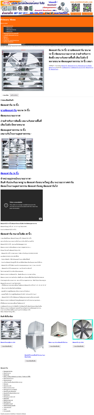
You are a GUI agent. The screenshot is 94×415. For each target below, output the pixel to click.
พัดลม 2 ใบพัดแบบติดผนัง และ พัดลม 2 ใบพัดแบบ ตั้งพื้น (17, 376)
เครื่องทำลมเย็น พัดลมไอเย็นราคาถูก (13, 382)
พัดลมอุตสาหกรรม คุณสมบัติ (11, 33)
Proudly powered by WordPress (8, 413)
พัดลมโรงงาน (52, 67)
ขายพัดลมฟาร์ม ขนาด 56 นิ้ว (77, 67)
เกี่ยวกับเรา (6, 38)
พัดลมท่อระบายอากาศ (9, 396)
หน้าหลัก (3, 46)
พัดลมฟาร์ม (9, 27)
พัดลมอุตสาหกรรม (8, 26)
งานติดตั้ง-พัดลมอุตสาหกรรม (11, 35)
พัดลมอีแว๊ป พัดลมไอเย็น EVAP (11, 393)
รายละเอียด (6, 95)
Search (2, 16)
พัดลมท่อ (6, 384)
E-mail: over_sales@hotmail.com (11, 40)
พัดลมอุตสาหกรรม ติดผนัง (85, 65)
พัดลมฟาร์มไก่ (54, 69)
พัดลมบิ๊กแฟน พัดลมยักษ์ (10, 391)
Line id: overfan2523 (8, 41)
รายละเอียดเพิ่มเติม (7, 346)
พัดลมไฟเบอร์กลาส (8, 378)
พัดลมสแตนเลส (7, 380)
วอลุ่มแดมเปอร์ (7, 407)
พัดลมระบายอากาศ (8, 400)
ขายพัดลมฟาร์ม (66, 67)
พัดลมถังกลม (7, 394)
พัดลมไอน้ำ (6, 398)
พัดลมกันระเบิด (7, 385)
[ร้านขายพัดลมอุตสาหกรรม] (23, 69)
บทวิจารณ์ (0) (14, 95)
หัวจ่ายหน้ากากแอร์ (8, 403)
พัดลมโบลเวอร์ (7, 402)
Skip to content (4, 23)
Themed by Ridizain (21, 413)
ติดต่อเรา (6, 37)
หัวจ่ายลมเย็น (7, 411)
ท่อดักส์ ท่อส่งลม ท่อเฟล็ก (9, 405)
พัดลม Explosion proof (9, 387)
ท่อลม (5, 409)
